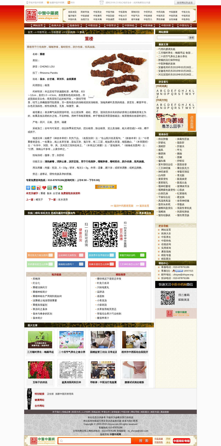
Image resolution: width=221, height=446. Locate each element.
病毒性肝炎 (183, 139)
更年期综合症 (165, 164)
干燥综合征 (164, 197)
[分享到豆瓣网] (49, 188)
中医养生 (186, 19)
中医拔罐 (85, 16)
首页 (30, 32)
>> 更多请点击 (143, 213)
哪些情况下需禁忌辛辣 (109, 278)
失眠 (160, 157)
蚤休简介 (37, 318)
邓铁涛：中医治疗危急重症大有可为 (109, 382)
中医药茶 (160, 16)
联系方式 (76, 412)
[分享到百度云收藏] (44, 188)
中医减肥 (110, 19)
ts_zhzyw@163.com (138, 431)
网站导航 (135, 412)
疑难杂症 (74, 25)
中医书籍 (110, 12)
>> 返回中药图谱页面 (121, 205)
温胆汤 (100, 291)
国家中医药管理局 (64, 394)
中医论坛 (184, 25)
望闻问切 (135, 12)
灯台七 (36, 283)
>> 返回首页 (142, 205)
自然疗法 (85, 19)
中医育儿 (148, 19)
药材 (168, 439)
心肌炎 (180, 189)
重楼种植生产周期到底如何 (47, 296)
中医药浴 (186, 16)
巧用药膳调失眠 (166, 49)
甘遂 (52, 79)
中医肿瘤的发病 (166, 63)
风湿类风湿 (164, 200)
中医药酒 (173, 16)
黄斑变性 (163, 179)
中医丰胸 (97, 19)
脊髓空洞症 (183, 171)
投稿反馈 (96, 412)
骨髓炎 (180, 204)
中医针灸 (72, 19)
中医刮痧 (110, 16)
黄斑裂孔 (163, 182)
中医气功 (135, 16)
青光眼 (180, 175)
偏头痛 (162, 160)
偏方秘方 (72, 16)
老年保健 (135, 19)
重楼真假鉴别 (40, 304)
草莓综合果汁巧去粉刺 (109, 313)
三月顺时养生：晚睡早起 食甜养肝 (45, 352)
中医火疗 (123, 16)
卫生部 (50, 394)
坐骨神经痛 (183, 200)
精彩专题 (166, 255)
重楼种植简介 (40, 291)
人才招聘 (86, 412)
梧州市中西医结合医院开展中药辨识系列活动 (146, 352)
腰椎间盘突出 (165, 208)
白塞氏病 (163, 193)
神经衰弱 (163, 171)
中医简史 (97, 12)
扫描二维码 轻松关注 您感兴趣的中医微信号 (51, 213)
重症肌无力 (183, 168)
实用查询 (166, 248)
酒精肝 (162, 146)
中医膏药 (97, 16)
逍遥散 (100, 296)
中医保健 (148, 25)
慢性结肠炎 (164, 215)
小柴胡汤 (102, 304)
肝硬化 (162, 142)
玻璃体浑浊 (183, 186)
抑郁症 (180, 160)
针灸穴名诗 (103, 283)
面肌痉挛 (182, 164)
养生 (168, 442)
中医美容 (123, 19)
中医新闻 (123, 12)
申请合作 (106, 412)
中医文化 (186, 12)
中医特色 (129, 25)
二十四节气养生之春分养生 (73, 352)
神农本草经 (60, 138)
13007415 (188, 271)
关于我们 (56, 412)
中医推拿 (148, 16)
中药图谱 (70, 32)
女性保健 (173, 19)
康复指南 (166, 251)
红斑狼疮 (182, 193)
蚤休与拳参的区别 (42, 313)
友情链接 (115, 412)
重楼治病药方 (40, 287)
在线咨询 (166, 244)
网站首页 (38, 25)
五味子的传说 (40, 382)
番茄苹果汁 (103, 318)
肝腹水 (180, 146)
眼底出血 (182, 182)
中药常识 (148, 12)
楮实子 (39, 199)
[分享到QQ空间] (33, 188)
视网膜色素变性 (166, 189)
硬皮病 (180, 197)
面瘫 (179, 157)
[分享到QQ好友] (55, 188)
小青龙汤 (102, 300)
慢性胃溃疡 (183, 215)
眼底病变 (182, 179)
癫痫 (179, 153)
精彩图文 (166, 258)
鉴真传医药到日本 (71, 382)
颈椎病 (162, 211)
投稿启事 (66, 412)
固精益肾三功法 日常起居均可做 (107, 352)
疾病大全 (56, 25)
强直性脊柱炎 (184, 208)
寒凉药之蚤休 (40, 309)
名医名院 (72, 12)
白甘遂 (56, 193)
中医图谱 (173, 12)
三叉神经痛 (164, 168)
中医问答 (166, 25)
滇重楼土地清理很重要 (45, 300)
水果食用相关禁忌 (106, 309)
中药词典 (160, 12)
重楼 (42, 54)
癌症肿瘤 (163, 139)
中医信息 (93, 25)
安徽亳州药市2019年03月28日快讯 (177, 67)
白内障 (162, 175)
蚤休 (42, 79)
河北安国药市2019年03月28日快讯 (177, 74)
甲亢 (179, 149)
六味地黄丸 (103, 287)
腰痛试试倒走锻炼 (134, 382)
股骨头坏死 (164, 204)
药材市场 (85, 12)
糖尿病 (162, 153)
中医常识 (111, 25)
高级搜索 (165, 412)
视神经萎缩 (164, 186)
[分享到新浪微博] (39, 188)
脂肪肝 (180, 142)
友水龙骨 (63, 199)
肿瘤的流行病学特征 (169, 60)
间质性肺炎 (183, 211)
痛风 (160, 149)
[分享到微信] (60, 188)
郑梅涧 (36, 278)
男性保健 (160, 19)
